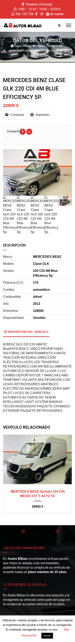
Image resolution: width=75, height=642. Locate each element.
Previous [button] (11, 172)
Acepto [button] (47, 635)
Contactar (17, 114)
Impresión (43, 114)
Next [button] (63, 172)
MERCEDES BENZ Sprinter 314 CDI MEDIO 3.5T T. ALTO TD (38, 494)
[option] (37, 172)
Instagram (23, 531)
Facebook (57, 531)
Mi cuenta (56, 14)
